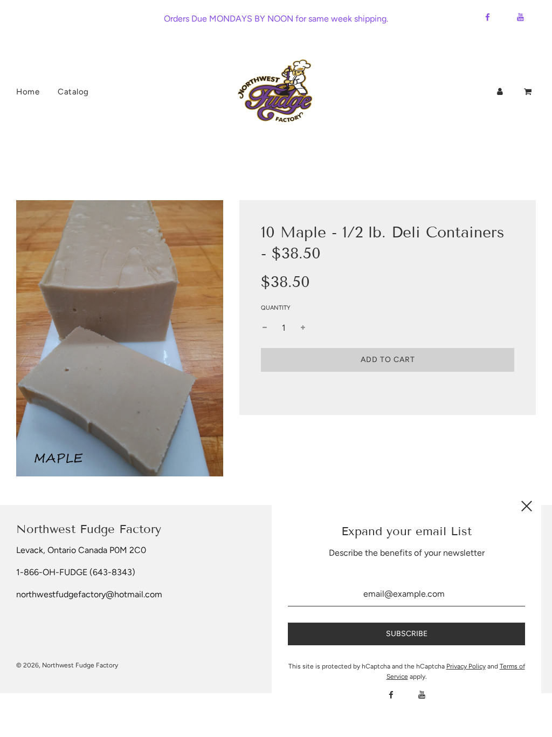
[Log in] (500, 91)
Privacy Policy (466, 666)
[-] (264, 328)
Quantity (276, 307)
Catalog (73, 92)
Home (27, 92)
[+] (303, 328)
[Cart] (529, 91)
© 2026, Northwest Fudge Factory (67, 665)
